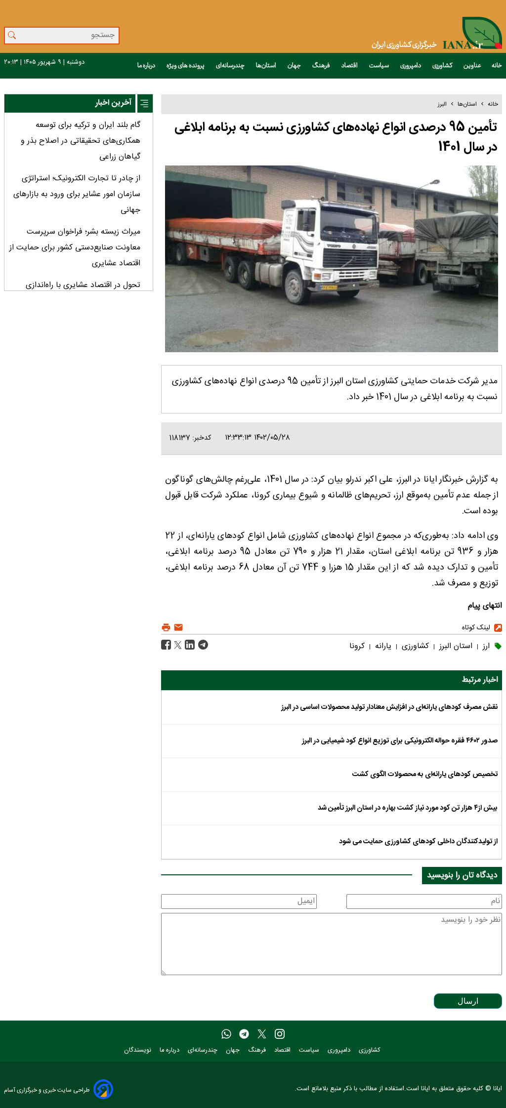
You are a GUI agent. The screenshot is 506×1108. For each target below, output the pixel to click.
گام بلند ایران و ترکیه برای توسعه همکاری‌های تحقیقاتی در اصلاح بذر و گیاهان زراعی (80, 141)
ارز (485, 646)
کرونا (357, 646)
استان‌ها (266, 66)
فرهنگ (321, 66)
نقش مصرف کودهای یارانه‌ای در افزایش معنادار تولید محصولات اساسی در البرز (389, 707)
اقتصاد (350, 66)
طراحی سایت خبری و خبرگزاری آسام (46, 1090)
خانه (497, 66)
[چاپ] (166, 627)
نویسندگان (138, 1050)
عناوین (472, 66)
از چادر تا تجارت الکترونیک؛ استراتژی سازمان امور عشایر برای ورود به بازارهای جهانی (76, 194)
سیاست (379, 66)
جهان (295, 66)
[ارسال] (177, 627)
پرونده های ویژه (186, 66)
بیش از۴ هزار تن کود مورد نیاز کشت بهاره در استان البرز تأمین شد (408, 808)
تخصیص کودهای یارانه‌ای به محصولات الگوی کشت (425, 774)
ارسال (468, 1001)
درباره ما (146, 66)
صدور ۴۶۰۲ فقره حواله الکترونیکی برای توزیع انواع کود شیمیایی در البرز (400, 741)
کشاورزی (442, 66)
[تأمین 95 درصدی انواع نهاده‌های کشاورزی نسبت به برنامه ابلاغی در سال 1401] (202, 645)
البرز (442, 104)
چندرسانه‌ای (231, 66)
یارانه (382, 646)
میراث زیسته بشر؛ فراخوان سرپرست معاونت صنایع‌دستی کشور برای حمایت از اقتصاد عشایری (74, 247)
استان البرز (454, 646)
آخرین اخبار (113, 103)
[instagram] (280, 1034)
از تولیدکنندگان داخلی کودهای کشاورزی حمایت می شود (418, 842)
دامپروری (411, 66)
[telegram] (244, 1034)
